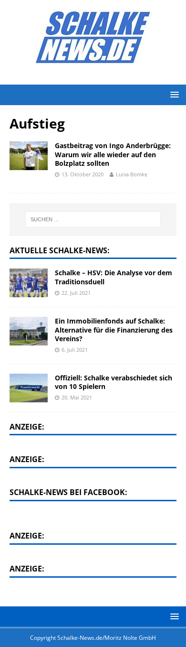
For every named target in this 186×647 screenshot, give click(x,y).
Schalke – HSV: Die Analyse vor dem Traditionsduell (113, 277)
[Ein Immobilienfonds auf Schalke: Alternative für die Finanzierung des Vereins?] (29, 331)
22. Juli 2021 (76, 292)
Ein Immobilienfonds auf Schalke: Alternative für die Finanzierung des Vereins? (114, 329)
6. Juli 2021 (75, 349)
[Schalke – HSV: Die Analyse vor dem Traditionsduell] (29, 283)
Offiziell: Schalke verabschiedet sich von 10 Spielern (113, 382)
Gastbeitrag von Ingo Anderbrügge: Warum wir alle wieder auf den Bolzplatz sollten (113, 154)
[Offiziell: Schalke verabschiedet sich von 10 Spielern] (29, 388)
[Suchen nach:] (93, 219)
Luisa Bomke (131, 174)
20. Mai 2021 (77, 397)
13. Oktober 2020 (82, 174)
